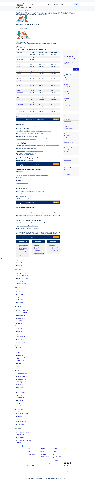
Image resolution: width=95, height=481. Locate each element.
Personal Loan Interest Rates (22, 310)
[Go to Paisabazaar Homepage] (20, 4)
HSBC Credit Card (20, 297)
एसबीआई (18, 54)
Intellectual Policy (47, 463)
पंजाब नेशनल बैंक (19, 68)
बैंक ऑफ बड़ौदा (66, 84)
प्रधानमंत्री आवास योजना (67, 153)
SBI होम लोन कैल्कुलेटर (67, 126)
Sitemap (51, 463)
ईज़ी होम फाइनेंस (19, 109)
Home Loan (19, 347)
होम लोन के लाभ (66, 151)
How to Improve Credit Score (22, 278)
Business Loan (19, 328)
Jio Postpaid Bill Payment (21, 421)
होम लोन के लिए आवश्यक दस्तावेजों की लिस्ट (25, 198)
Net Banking (55, 454)
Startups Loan (19, 337)
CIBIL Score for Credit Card (22, 280)
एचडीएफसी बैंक (66, 79)
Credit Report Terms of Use (41, 43)
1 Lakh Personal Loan (21, 315)
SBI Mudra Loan (20, 333)
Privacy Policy (55, 43)
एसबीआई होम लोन (36, 244)
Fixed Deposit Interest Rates (22, 373)
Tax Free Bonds (20, 398)
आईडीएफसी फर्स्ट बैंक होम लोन (38, 252)
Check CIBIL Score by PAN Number (23, 273)
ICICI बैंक (18, 61)
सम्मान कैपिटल (19, 94)
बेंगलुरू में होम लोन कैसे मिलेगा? (53, 248)
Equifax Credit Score (20, 281)
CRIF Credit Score (20, 284)
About (29, 448)
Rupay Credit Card (20, 304)
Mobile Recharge (20, 411)
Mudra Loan (19, 329)
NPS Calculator (20, 387)
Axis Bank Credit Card (21, 294)
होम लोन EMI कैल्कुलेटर (67, 116)
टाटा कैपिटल (18, 90)
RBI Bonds (19, 405)
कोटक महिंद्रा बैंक (19, 71)
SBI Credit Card (20, 291)
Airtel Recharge (20, 415)
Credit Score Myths (20, 435)
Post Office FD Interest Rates (22, 376)
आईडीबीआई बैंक (19, 80)
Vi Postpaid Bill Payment (21, 422)
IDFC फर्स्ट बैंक (19, 78)
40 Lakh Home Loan (21, 360)
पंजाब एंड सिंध (19, 83)
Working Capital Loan (21, 336)
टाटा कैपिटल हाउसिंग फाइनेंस (68, 105)
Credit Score (19, 272)
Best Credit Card (20, 302)
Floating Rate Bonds (21, 400)
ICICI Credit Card (20, 296)
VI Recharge (19, 418)
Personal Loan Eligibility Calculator (23, 313)
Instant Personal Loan (21, 309)
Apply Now (18, 46)
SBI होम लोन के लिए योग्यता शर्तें (68, 163)
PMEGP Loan (19, 334)
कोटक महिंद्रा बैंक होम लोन (37, 250)
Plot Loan (19, 352)
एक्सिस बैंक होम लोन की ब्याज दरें (68, 142)
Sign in (76, 4)
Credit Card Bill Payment (44, 456)
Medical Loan (19, 320)
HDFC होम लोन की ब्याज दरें (68, 137)
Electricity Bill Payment (21, 426)
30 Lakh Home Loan (21, 358)
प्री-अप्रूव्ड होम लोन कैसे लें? (23, 244)
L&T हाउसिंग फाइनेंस (20, 102)
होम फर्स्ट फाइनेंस (19, 106)
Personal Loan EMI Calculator (22, 312)
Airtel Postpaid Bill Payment (22, 419)
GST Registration (20, 341)
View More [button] (17, 443)
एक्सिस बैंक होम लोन (37, 248)
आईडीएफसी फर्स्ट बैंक (67, 93)
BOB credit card (20, 300)
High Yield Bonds (20, 406)
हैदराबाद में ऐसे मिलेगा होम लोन (53, 252)
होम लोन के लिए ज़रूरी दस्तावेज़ (68, 149)
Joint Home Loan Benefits (68, 56)
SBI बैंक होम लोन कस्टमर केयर (68, 172)
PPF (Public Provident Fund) (58, 453)
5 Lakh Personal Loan (21, 318)
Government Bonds (20, 397)
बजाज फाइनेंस (66, 82)
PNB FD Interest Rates (21, 378)
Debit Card (55, 448)
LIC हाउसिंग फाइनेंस (19, 87)
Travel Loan (19, 321)
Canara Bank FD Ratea (21, 382)
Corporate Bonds (20, 395)
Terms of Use (49, 43)
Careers (29, 449)
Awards (29, 453)
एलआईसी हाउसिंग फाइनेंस (67, 100)
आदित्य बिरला (18, 97)
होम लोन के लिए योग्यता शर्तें (67, 160)
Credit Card (19, 289)
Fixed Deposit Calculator (21, 379)
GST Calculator (20, 385)
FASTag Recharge (20, 424)
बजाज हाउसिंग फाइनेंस (20, 59)
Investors (27, 463)
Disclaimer (41, 463)
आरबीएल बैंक (18, 85)
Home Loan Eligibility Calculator (22, 357)
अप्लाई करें (55, 119)
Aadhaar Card (55, 449)
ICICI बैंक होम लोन (36, 247)
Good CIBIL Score (20, 434)
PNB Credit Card (20, 299)
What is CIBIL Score (20, 431)
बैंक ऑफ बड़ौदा (19, 73)
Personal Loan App (20, 317)
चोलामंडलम (18, 113)
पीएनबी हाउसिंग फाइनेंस (20, 92)
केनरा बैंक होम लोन (36, 245)
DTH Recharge (19, 442)
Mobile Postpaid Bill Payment (22, 413)
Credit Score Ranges (20, 437)
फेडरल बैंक (18, 66)
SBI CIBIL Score (20, 276)
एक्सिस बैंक (18, 64)
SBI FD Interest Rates (21, 374)
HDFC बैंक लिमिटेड (19, 57)
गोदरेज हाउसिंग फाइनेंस (20, 104)
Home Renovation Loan (21, 350)
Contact (29, 451)
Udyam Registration (20, 339)
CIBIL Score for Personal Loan (22, 275)
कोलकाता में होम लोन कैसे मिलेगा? (53, 247)
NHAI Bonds (19, 403)
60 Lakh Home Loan (21, 361)
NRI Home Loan (20, 355)
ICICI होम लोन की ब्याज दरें (67, 140)
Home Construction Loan (21, 353)
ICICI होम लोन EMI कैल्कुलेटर (68, 128)
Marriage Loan (19, 323)
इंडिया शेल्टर (18, 99)
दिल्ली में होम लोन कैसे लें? (52, 244)
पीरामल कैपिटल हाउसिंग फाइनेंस (21, 111)
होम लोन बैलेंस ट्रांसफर (67, 119)
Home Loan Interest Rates (22, 349)
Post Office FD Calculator (21, 384)
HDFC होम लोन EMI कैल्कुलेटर (68, 124)
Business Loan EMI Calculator (22, 342)
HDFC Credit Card (20, 292)
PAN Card (54, 451)
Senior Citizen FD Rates (21, 381)
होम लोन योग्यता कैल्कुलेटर (67, 121)
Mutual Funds (42, 457)
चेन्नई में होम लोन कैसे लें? (52, 245)
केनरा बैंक (18, 76)
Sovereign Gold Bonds (21, 394)
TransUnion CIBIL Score (21, 283)
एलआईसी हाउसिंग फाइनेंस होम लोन (39, 253)
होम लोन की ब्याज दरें (67, 135)
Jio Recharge (19, 416)
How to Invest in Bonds (21, 402)
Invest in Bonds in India (21, 392)
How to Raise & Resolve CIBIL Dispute (24, 440)
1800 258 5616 (20, 7)
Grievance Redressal (31, 454)
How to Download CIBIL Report (23, 432)
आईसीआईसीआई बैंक (67, 91)
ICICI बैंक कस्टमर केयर (67, 174)
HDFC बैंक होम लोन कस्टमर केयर (68, 169)
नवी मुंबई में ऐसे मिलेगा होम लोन (53, 250)
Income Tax (55, 459)
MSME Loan (19, 331)
